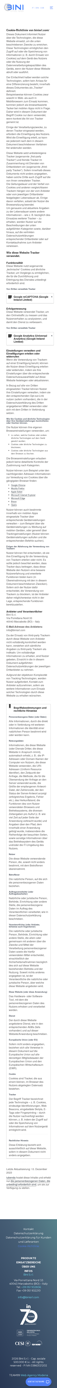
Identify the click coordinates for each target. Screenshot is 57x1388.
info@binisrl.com (28, 1297)
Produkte (28, 1258)
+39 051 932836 (31, 1287)
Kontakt (28, 1229)
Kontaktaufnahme (36, 1382)
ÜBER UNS (28, 1266)
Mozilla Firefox (18, 488)
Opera (14, 504)
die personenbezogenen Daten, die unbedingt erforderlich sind (28, 1182)
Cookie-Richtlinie (28, 1246)
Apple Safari (16, 491)
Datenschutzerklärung (28, 1233)
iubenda (11, 1177)
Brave (13, 501)
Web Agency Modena (34, 1375)
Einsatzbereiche (28, 1262)
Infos (28, 1271)
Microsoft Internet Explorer (23, 494)
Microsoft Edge (18, 498)
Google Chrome (18, 485)
